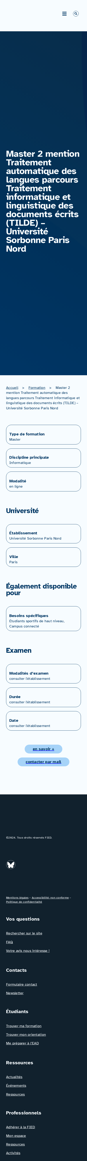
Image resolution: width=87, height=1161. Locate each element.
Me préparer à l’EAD (22, 1043)
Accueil (12, 387)
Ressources (15, 1094)
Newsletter (15, 993)
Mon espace (16, 1136)
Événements (16, 1085)
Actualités (14, 1077)
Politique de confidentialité (24, 902)
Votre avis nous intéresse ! (28, 951)
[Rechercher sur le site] (76, 13)
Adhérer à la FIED (20, 1127)
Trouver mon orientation (26, 1034)
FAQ (9, 942)
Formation (37, 387)
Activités (13, 1153)
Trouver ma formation (23, 1026)
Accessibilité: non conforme (50, 897)
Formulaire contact (21, 984)
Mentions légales (17, 897)
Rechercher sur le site (24, 933)
